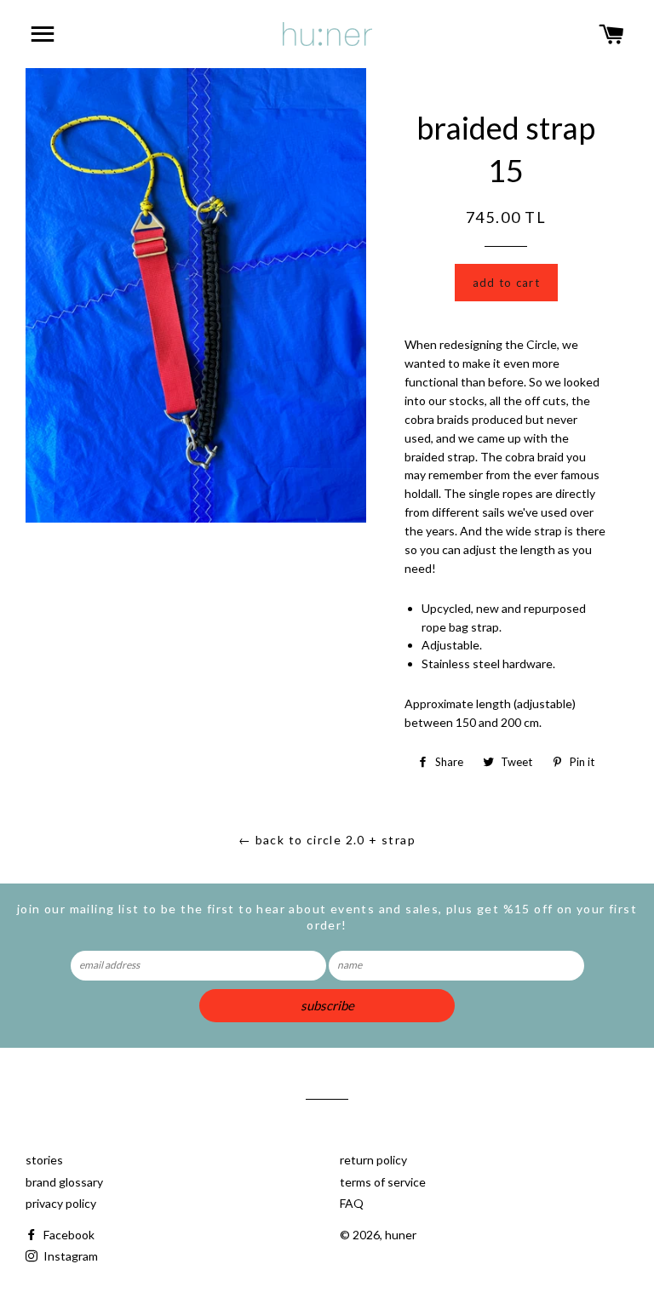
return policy (373, 1159)
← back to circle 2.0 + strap (327, 839)
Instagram (69, 1256)
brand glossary (64, 1182)
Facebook (68, 1234)
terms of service (383, 1182)
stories (44, 1159)
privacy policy (61, 1203)
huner (400, 1234)
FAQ (352, 1203)
